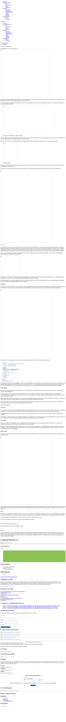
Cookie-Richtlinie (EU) (8, 701)
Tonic (7, 6)
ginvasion (6, 43)
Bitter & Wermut (9, 12)
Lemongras (5, 377)
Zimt (4, 378)
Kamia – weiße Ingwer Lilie (9, 372)
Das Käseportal (4, 706)
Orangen (5, 366)
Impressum (5, 698)
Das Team (8, 19)
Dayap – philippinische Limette (9, 365)
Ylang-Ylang (5, 371)
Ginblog (4, 1)
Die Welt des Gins (7, 2)
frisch (4, 576)
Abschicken (33, 685)
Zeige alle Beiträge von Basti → (7, 586)
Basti (17, 48)
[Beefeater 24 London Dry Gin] (11, 598)
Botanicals (8, 7)
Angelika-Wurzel (6, 375)
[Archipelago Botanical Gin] (7, 542)
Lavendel (5, 373)
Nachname (3, 668)
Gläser (7, 13)
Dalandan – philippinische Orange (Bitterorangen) (13, 363)
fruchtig (6, 576)
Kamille (4, 376)
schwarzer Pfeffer (8, 380)
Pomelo (4, 362)
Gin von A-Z (8, 5)
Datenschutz (5, 699)
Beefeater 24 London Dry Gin (7, 599)
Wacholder (10, 576)
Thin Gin (2, 596)
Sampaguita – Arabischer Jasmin (9, 370)
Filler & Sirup (8, 10)
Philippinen (4, 44)
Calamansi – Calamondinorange (9, 364)
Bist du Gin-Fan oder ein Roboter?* (33, 675)
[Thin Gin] (10, 594)
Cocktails (7, 9)
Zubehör (7, 15)
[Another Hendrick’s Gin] (13, 591)
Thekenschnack (6, 16)
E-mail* (2, 671)
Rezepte (7, 14)
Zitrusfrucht (15, 576)
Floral (2, 576)
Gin (6, 3)
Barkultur (5, 8)
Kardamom (5, 379)
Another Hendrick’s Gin (5, 592)
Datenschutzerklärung (39, 683)
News (7, 17)
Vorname (3, 665)
